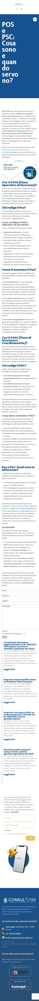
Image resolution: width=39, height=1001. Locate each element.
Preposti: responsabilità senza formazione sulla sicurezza (20, 680)
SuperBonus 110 (16, 129)
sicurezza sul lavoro (28, 509)
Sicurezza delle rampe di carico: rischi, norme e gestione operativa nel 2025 (18, 751)
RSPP (29, 407)
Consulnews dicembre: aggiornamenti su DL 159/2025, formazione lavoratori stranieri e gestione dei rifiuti (20, 645)
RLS (16, 412)
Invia (30, 838)
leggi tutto (9, 669)
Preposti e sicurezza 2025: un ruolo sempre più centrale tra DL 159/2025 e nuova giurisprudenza (19, 715)
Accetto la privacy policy (16, 834)
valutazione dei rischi (10, 506)
